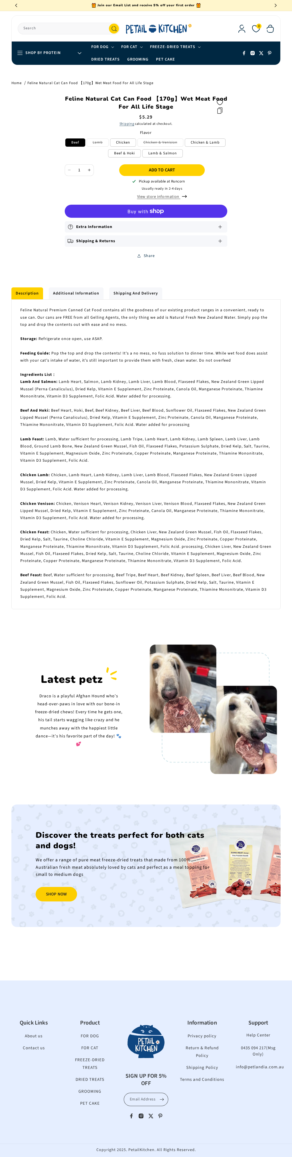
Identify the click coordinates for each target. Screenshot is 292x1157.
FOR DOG (90, 1036)
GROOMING (89, 1091)
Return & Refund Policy (202, 1052)
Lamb (101, 143)
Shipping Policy (202, 1068)
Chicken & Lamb (205, 142)
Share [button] (149, 256)
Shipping (126, 123)
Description (27, 293)
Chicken (123, 142)
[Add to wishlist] (220, 102)
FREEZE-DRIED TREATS (90, 1064)
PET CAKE (90, 1103)
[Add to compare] (220, 110)
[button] (270, 28)
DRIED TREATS (90, 1080)
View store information (159, 197)
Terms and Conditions (202, 1080)
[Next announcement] (275, 5)
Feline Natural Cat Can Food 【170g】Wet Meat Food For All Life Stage (90, 83)
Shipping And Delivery (135, 293)
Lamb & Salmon (162, 153)
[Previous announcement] (16, 5)
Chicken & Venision (163, 143)
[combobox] (69, 28)
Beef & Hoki (124, 153)
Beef (75, 142)
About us (33, 1036)
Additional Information (76, 293)
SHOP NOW (56, 894)
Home (16, 83)
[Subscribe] (161, 1099)
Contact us (34, 1048)
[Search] (114, 29)
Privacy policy (202, 1036)
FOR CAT (89, 1048)
